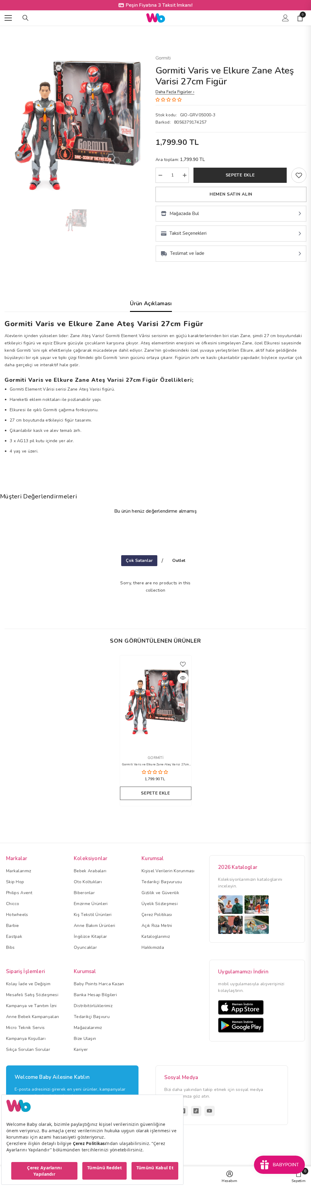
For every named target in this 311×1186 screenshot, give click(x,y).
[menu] (8, 18)
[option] (75, 125)
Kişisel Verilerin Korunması (168, 871)
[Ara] (25, 18)
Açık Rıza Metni (157, 925)
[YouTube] (209, 1111)
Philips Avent (19, 893)
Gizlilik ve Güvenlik (160, 893)
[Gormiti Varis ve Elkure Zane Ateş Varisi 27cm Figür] (155, 701)
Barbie (12, 925)
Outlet (178, 560)
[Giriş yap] (285, 18)
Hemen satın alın (231, 194)
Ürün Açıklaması (151, 303)
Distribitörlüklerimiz (93, 1006)
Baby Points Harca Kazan (99, 984)
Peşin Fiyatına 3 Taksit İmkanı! (159, 5)
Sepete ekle (240, 175)
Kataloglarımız (156, 936)
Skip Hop (15, 882)
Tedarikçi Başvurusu (162, 882)
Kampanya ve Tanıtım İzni (31, 1006)
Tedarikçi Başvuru (92, 1017)
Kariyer (81, 1049)
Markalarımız (18, 871)
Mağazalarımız (88, 1027)
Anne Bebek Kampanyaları (32, 1017)
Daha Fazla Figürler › (175, 92)
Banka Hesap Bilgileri (95, 995)
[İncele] (182, 677)
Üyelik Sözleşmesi (160, 904)
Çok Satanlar (139, 560)
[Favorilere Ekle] (182, 663)
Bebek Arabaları (90, 871)
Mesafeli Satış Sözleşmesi (32, 995)
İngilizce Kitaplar (90, 936)
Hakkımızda (153, 947)
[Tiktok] (196, 1111)
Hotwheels (17, 915)
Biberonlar (84, 893)
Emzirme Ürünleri (91, 904)
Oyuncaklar (85, 947)
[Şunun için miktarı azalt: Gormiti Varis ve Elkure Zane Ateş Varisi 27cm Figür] (160, 175)
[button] (169, 100)
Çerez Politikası (157, 915)
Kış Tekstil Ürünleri (93, 915)
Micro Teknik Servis (25, 1027)
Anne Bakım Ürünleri (94, 925)
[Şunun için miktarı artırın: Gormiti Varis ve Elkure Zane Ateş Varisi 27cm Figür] (184, 175)
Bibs (10, 947)
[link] (298, 175)
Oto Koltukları (88, 882)
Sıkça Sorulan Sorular (28, 1049)
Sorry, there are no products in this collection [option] (155, 586)
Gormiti (163, 58)
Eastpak (14, 936)
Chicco (12, 904)
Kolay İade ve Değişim (28, 984)
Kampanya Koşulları (26, 1038)
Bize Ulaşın (85, 1038)
